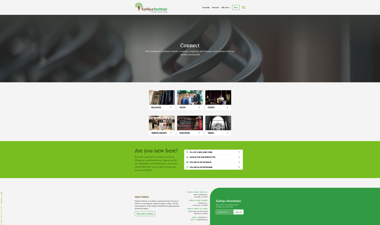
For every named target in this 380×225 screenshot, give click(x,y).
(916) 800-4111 (203, 217)
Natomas (215, 7)
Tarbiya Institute (151, 7)
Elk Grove (225, 7)
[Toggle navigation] (244, 7)
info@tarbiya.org (202, 219)
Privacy (1, 200)
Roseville (206, 7)
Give (236, 7)
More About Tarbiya (145, 213)
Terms (1, 193)
